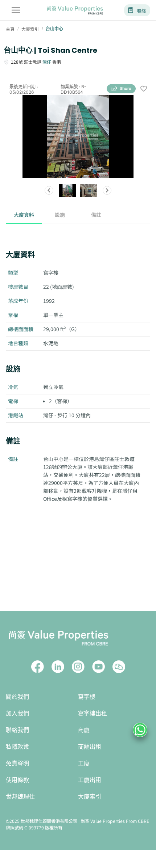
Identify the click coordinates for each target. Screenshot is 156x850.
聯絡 (141, 10)
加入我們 (17, 713)
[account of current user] (16, 10)
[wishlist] (143, 89)
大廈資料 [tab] (24, 214)
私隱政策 (17, 747)
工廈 (84, 763)
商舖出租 (89, 747)
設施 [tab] (60, 214)
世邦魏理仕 (20, 796)
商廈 (84, 730)
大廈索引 (89, 796)
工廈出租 (89, 780)
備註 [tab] (96, 214)
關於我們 (17, 697)
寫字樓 (86, 697)
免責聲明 (17, 763)
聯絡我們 (17, 730)
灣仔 (46, 62)
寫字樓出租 (92, 713)
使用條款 (17, 780)
